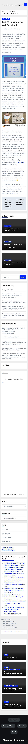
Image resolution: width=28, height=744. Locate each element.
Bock (3, 328)
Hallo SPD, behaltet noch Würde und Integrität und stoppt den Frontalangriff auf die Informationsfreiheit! (13, 308)
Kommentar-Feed (7, 537)
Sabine (4, 337)
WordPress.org (6, 541)
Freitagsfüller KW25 (13, 337)
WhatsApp (21, 162)
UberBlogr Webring (8, 547)
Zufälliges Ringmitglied (8, 550)
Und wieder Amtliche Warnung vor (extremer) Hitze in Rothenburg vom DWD (14, 590)
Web (6, 654)
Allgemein (7, 685)
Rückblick (14, 685)
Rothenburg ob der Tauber (12, 669)
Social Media (6, 18)
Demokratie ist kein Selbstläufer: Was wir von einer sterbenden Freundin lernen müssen (13, 315)
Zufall (14, 732)
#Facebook (17, 29)
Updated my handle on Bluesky (13, 263)
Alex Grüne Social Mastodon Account (12, 632)
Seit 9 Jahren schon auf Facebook (13, 584)
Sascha (4, 348)
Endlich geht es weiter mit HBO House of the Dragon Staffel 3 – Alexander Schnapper (13, 355)
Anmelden (5, 529)
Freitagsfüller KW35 (7, 290)
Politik (6, 667)
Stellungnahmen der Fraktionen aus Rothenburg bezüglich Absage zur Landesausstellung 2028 (12, 295)
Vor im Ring (22, 726)
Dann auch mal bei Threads (12, 229)
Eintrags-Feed (6, 533)
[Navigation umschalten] (2, 4)
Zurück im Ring (14, 720)
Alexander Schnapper (13, 5)
